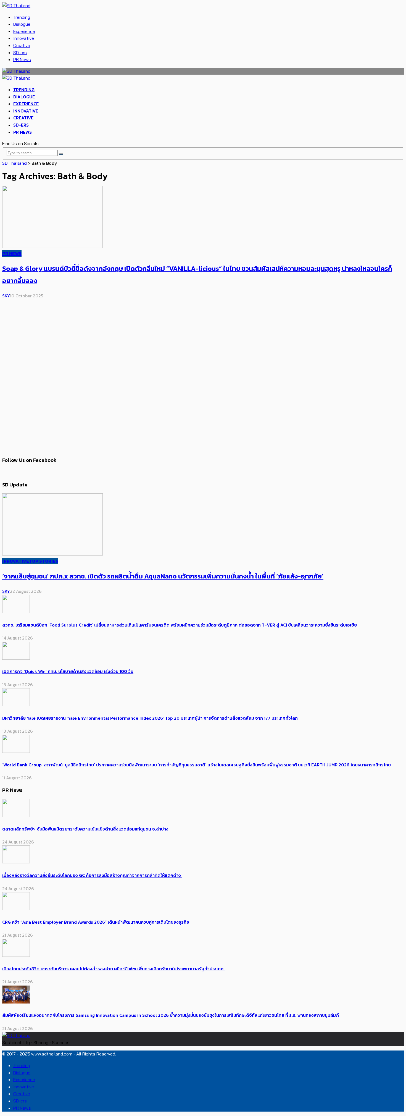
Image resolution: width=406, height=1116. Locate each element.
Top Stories (43, 561)
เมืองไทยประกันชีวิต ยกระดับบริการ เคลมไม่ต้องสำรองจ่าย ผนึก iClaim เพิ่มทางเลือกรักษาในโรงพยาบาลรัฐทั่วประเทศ (113, 968)
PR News (22, 59)
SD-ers (20, 52)
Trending (21, 17)
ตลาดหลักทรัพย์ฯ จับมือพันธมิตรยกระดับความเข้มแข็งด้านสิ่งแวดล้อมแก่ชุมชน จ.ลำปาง (85, 829)
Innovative (23, 38)
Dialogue (21, 24)
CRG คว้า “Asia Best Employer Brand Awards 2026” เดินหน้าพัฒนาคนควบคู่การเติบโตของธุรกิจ (95, 922)
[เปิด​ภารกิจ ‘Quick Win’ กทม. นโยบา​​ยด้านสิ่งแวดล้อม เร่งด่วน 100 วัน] (16, 658)
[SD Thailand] (16, 5)
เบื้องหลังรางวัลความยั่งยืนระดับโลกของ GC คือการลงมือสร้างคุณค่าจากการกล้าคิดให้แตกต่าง (92, 875)
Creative (21, 45)
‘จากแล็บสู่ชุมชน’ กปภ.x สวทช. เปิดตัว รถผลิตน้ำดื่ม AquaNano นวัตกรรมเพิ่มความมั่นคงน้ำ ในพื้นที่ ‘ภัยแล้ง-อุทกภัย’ (162, 576)
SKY (6, 295)
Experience (24, 31)
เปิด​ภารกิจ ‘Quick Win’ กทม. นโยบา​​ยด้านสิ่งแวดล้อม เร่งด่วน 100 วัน (67, 671)
